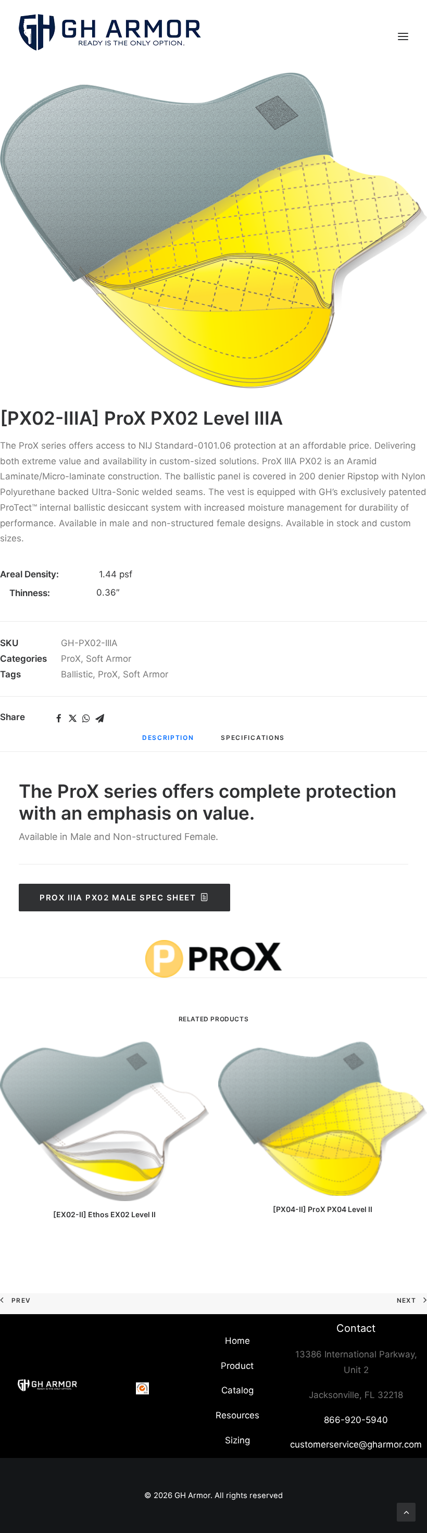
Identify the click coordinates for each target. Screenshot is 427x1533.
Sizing (237, 1440)
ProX (71, 658)
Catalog (237, 1390)
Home (237, 1341)
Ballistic (77, 674)
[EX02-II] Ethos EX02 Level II (104, 1214)
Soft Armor (108, 658)
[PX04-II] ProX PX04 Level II (322, 1209)
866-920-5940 (356, 1420)
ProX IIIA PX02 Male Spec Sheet (118, 898)
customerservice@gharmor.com (356, 1444)
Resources (237, 1415)
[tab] (168, 741)
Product (237, 1366)
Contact (355, 1328)
